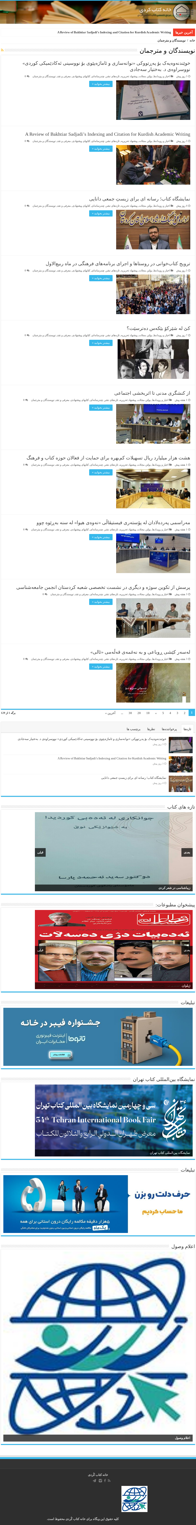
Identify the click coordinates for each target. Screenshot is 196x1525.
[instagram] (100, 1481)
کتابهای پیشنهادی (81, 76)
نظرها (151, 729)
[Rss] (109, 1481)
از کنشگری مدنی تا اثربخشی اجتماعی (152, 393)
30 (130, 713)
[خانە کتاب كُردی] (98, 12)
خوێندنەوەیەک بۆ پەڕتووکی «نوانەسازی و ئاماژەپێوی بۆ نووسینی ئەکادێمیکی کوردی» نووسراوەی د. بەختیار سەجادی (92, 739)
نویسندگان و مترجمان (44, 76)
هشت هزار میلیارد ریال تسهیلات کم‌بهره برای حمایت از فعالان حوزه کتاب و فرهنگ (108, 457)
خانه (192, 40)
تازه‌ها (187, 729)
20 (139, 713)
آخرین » (110, 713)
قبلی (40, 852)
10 (148, 713)
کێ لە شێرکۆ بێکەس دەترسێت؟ (158, 328)
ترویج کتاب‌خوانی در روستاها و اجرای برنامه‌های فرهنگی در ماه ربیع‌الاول (118, 263)
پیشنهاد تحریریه (129, 76)
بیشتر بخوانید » (101, 84)
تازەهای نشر (113, 76)
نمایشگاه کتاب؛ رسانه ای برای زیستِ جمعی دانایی (138, 32)
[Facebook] (104, 1481)
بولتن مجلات (145, 76)
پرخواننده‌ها (169, 729)
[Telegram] (94, 1481)
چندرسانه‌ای (98, 76)
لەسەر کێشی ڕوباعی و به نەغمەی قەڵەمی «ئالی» (140, 652)
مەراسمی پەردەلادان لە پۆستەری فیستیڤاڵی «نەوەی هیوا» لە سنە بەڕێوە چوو (113, 522)
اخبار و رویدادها (162, 76)
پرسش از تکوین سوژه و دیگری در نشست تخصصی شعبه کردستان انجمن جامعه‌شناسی (103, 587)
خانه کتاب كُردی (98, 1475)
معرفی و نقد (64, 76)
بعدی (187, 852)
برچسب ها (134, 729)
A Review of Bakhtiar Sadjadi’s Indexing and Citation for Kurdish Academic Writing (107, 134)
